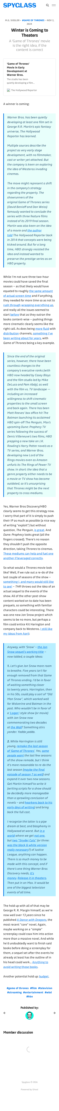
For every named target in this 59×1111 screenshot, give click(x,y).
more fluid (42, 329)
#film (33, 988)
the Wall (16, 727)
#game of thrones (33, 20)
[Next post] (53, 1012)
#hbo (29, 996)
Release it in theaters (32, 878)
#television (45, 988)
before (14, 314)
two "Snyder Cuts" (24, 840)
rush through (12, 305)
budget (44, 976)
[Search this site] (47, 5)
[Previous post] (5, 1012)
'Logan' (14, 713)
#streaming (14, 992)
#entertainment (33, 992)
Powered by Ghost (29, 1089)
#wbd (48, 992)
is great (39, 530)
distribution (11, 333)
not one (39, 835)
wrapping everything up (37, 305)
